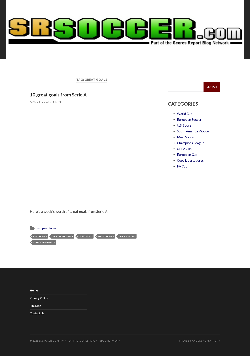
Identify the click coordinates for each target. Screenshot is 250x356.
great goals (106, 236)
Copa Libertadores (190, 160)
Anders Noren (202, 340)
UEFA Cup (184, 149)
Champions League (190, 143)
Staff (57, 101)
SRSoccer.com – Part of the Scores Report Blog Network (79, 340)
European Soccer (46, 228)
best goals (40, 236)
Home (34, 290)
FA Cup (182, 166)
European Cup (187, 155)
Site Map (35, 305)
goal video (85, 236)
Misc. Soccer (186, 137)
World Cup (184, 114)
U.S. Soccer (185, 125)
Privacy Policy (39, 298)
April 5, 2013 (39, 101)
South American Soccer (193, 131)
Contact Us (37, 313)
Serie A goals (127, 236)
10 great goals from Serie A (58, 94)
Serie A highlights (44, 242)
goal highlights (63, 236)
